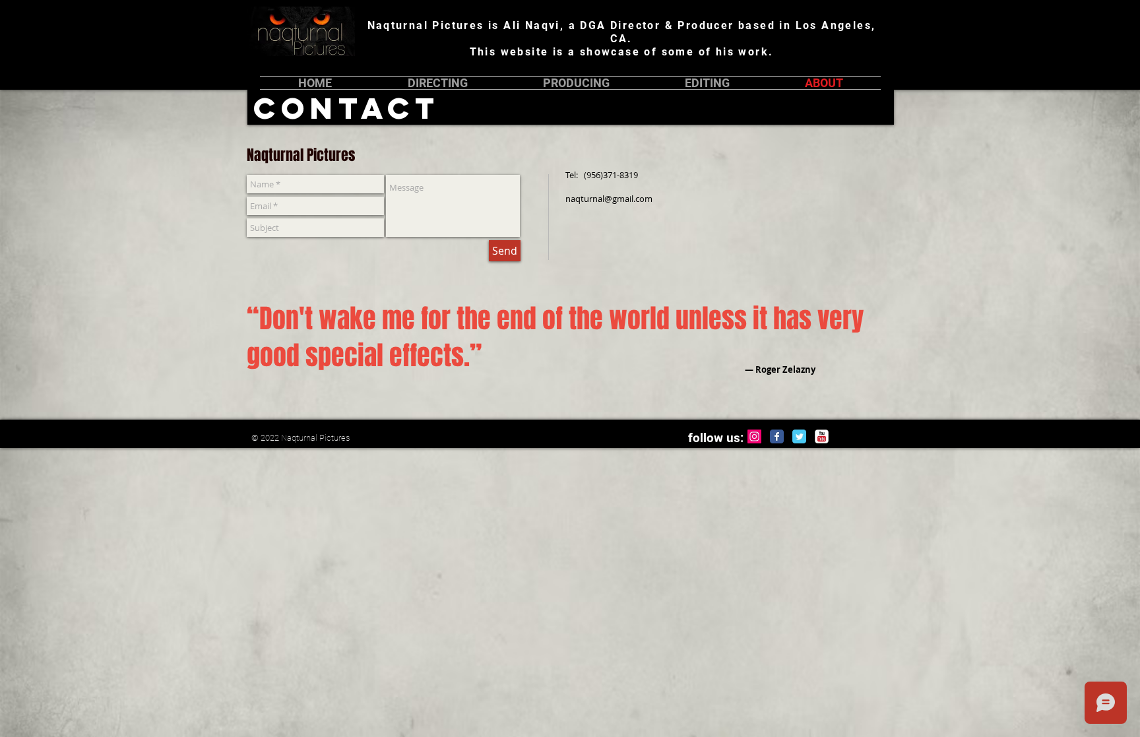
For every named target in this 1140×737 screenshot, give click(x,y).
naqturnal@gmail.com (608, 199)
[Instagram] (754, 436)
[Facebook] (777, 436)
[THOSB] (822, 436)
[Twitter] (799, 436)
